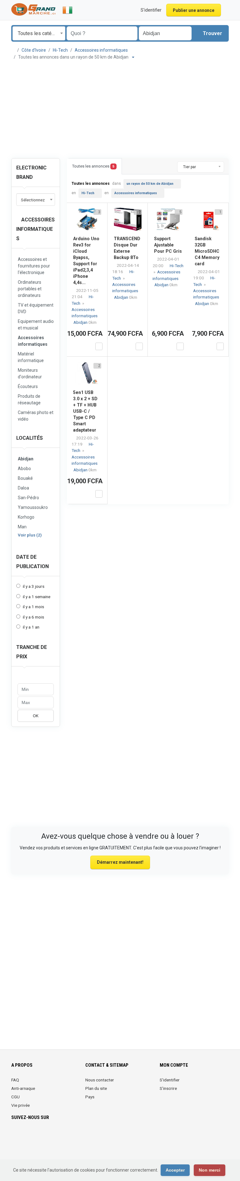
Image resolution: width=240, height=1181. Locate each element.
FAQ (15, 1079)
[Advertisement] (120, 109)
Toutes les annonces (93, 166)
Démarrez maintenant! (120, 862)
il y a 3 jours (33, 586)
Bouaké (25, 478)
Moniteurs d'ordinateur (30, 373)
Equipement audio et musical (36, 324)
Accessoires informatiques (101, 50)
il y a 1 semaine (36, 596)
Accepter (175, 1170)
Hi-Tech (60, 50)
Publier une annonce (193, 10)
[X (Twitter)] (24, 1135)
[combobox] (38, 33)
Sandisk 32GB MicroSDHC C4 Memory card (207, 251)
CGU (15, 1096)
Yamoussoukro (33, 507)
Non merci (209, 1170)
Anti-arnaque (23, 1088)
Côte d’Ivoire (34, 50)
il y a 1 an (31, 626)
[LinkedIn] (41, 1135)
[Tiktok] (59, 1135)
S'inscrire (168, 1088)
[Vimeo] (76, 1135)
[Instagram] (33, 1135)
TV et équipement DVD (35, 308)
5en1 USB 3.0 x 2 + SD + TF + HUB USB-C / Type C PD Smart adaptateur (85, 411)
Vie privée (20, 1105)
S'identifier (170, 1079)
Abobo (24, 468)
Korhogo (26, 517)
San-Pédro (28, 497)
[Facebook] (15, 1135)
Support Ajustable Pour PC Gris (168, 245)
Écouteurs (28, 386)
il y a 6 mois (33, 616)
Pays (89, 1096)
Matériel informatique (31, 357)
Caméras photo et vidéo (35, 416)
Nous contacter (99, 1079)
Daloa (23, 487)
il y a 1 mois (33, 606)
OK (35, 715)
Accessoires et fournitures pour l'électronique (34, 266)
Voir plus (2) (30, 534)
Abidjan (25, 458)
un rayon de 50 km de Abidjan (150, 184)
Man (22, 526)
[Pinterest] (50, 1135)
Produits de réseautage (29, 399)
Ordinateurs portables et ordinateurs (30, 289)
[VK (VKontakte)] (15, 1148)
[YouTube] (68, 1135)
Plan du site (96, 1088)
